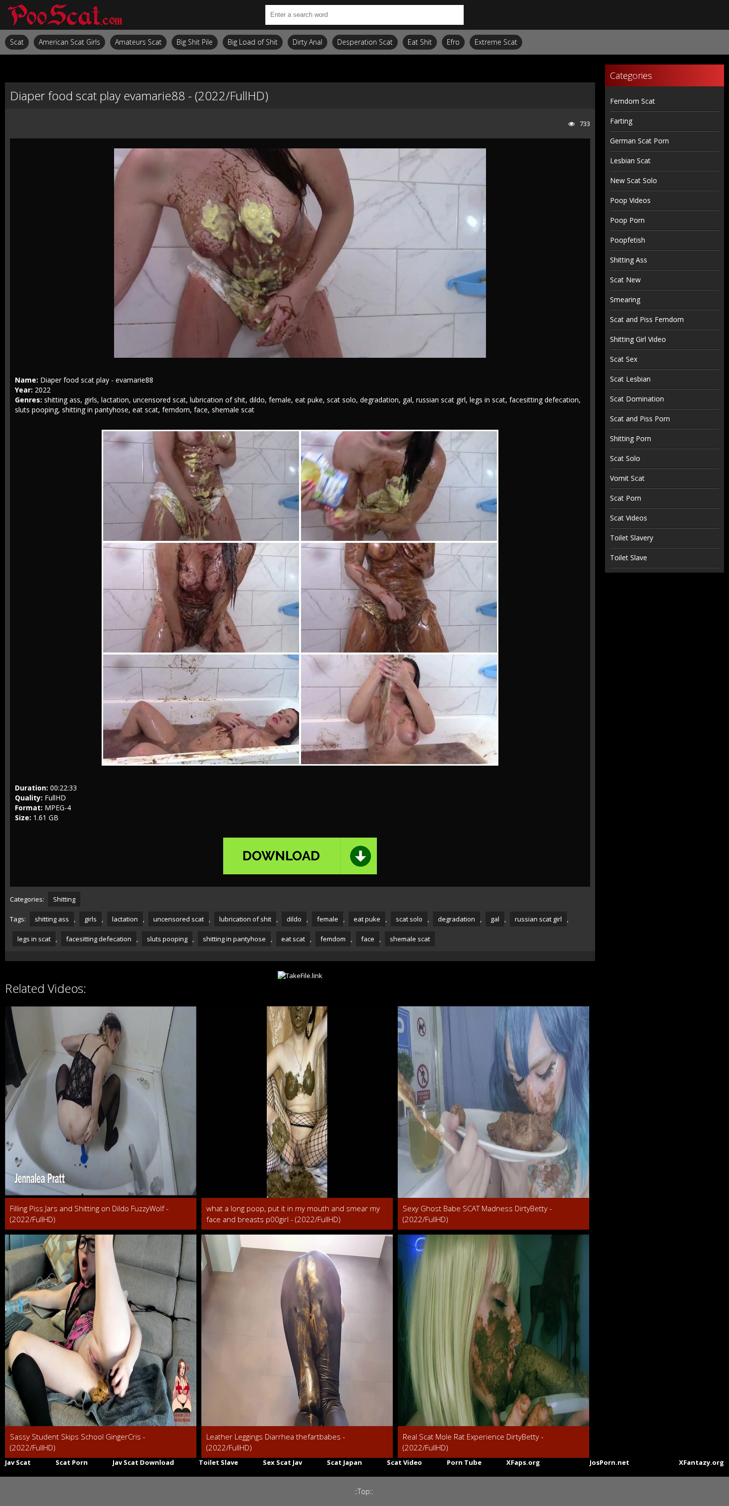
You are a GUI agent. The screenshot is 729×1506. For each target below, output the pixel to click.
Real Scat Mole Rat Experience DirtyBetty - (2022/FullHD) (473, 1442)
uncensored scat (178, 919)
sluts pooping (167, 938)
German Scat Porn (639, 140)
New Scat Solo (633, 180)
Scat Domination (637, 398)
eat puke (367, 919)
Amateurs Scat (138, 42)
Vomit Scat (627, 478)
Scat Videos (628, 518)
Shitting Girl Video (638, 339)
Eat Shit (420, 42)
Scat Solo (625, 458)
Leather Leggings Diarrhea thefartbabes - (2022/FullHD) (275, 1442)
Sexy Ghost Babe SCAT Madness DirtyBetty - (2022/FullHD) (477, 1213)
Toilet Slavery (631, 537)
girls (90, 919)
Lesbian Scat (630, 160)
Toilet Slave (628, 557)
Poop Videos (630, 200)
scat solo (409, 919)
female (327, 919)
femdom (333, 938)
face (367, 938)
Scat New (625, 279)
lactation (125, 919)
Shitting (64, 899)
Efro (453, 42)
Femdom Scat (632, 101)
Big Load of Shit (253, 42)
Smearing (625, 299)
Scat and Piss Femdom (647, 319)
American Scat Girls (69, 42)
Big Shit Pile (195, 42)
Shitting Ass (628, 259)
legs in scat (34, 938)
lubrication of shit (245, 919)
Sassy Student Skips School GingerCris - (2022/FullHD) (77, 1442)
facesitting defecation (98, 938)
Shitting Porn (630, 438)
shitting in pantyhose (234, 938)
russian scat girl (538, 919)
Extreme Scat (496, 42)
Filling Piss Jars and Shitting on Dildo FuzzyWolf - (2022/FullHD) (89, 1213)
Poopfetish (627, 240)
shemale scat (410, 938)
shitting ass (52, 919)
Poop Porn (627, 220)
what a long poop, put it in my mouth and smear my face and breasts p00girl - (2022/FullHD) (293, 1213)
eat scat (293, 938)
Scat (17, 42)
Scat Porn (625, 498)
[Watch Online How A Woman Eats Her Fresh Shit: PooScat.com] (64, 15)
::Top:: (364, 1491)
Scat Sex (623, 359)
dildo (294, 919)
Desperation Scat (365, 42)
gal (494, 919)
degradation (456, 919)
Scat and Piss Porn (640, 418)
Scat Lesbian (630, 379)
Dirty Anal (307, 42)
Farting (621, 121)
